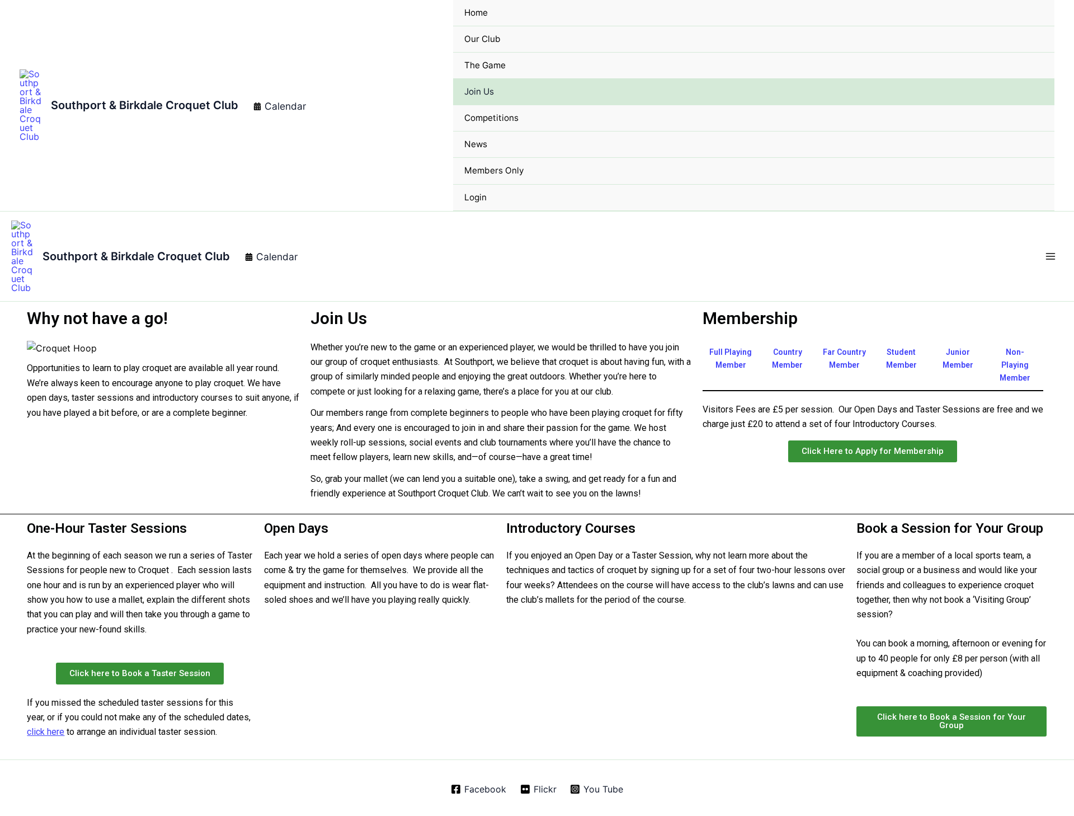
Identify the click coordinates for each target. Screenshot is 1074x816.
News (475, 144)
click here (45, 731)
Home (476, 12)
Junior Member (958, 358)
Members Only (494, 170)
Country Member (787, 358)
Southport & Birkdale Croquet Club (144, 105)
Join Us (479, 91)
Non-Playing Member (1015, 365)
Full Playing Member (730, 358)
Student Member (901, 358)
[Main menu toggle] (1050, 256)
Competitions (491, 117)
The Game (485, 65)
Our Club (482, 39)
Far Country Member (844, 358)
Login (475, 197)
